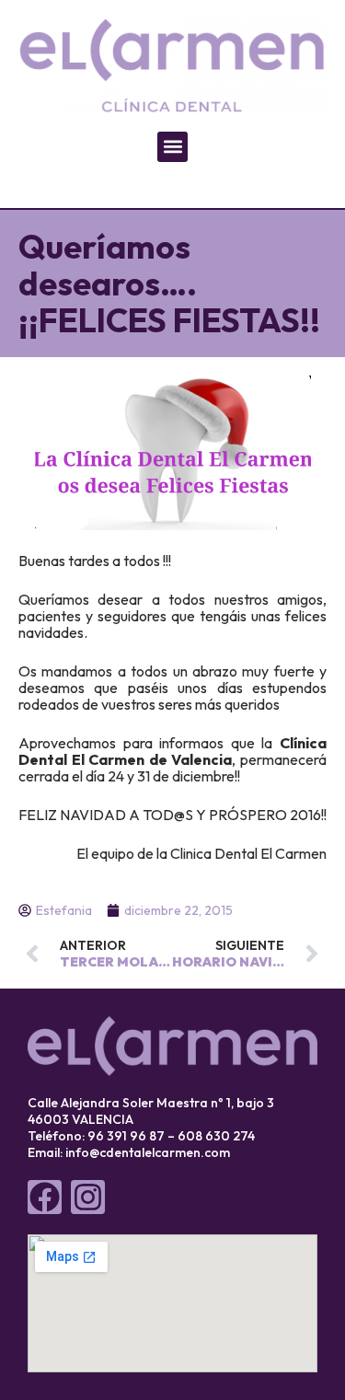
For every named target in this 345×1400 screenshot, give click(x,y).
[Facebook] (45, 1197)
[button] (172, 147)
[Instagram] (88, 1197)
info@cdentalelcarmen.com (147, 1152)
